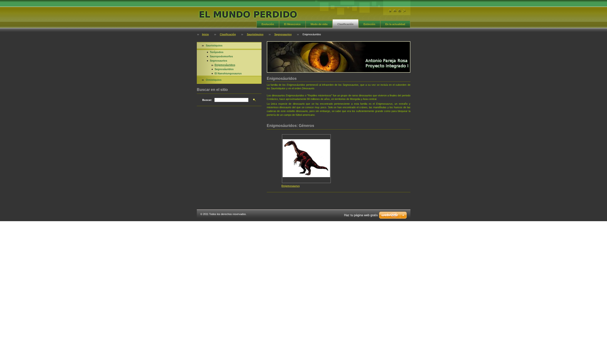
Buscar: (207, 100)
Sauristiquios (255, 34)
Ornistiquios (213, 79)
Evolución (268, 24)
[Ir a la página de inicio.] (248, 13)
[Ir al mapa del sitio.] (394, 10)
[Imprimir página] (399, 10)
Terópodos (216, 52)
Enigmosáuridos (225, 64)
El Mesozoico (292, 24)
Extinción (369, 24)
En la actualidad (395, 24)
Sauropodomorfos (221, 56)
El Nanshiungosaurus (228, 73)
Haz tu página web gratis (361, 215)
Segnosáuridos (224, 69)
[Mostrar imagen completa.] (306, 158)
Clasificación (345, 24)
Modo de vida (319, 24)
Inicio (205, 34)
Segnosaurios (283, 34)
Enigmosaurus (290, 185)
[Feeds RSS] (404, 10)
